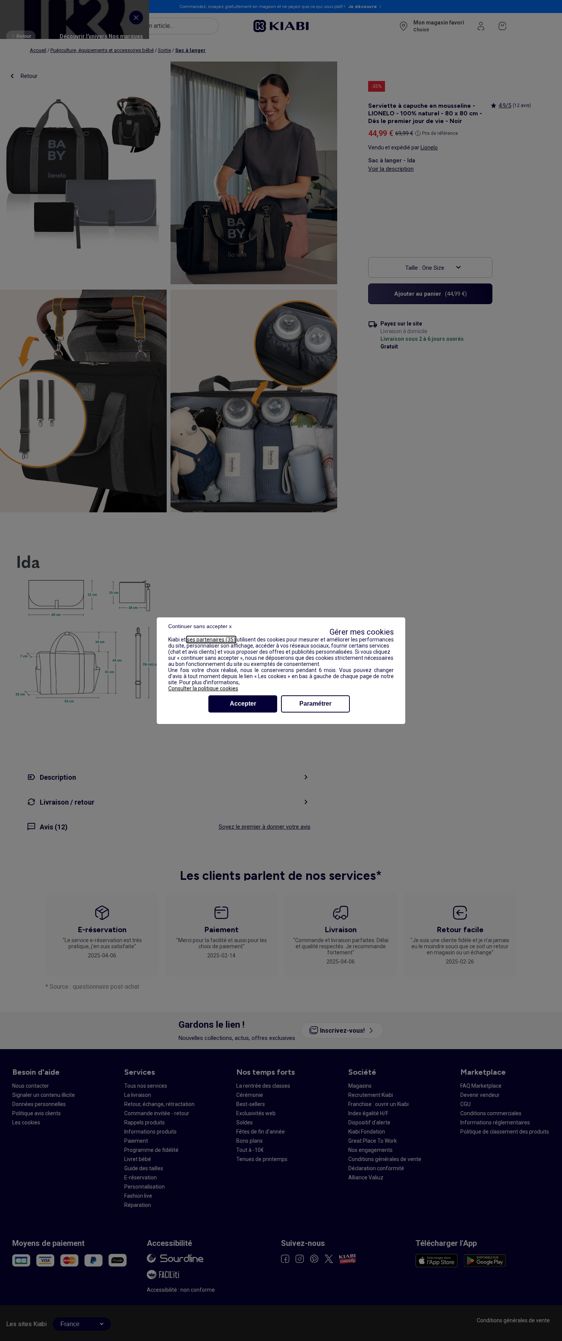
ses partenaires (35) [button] (211, 639)
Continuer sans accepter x (200, 626)
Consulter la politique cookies (203, 688)
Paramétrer (315, 703)
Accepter (243, 703)
